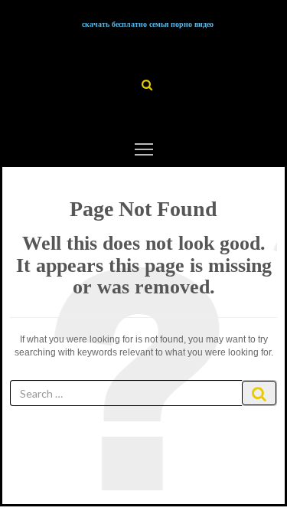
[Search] (259, 393)
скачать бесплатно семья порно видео (148, 24)
